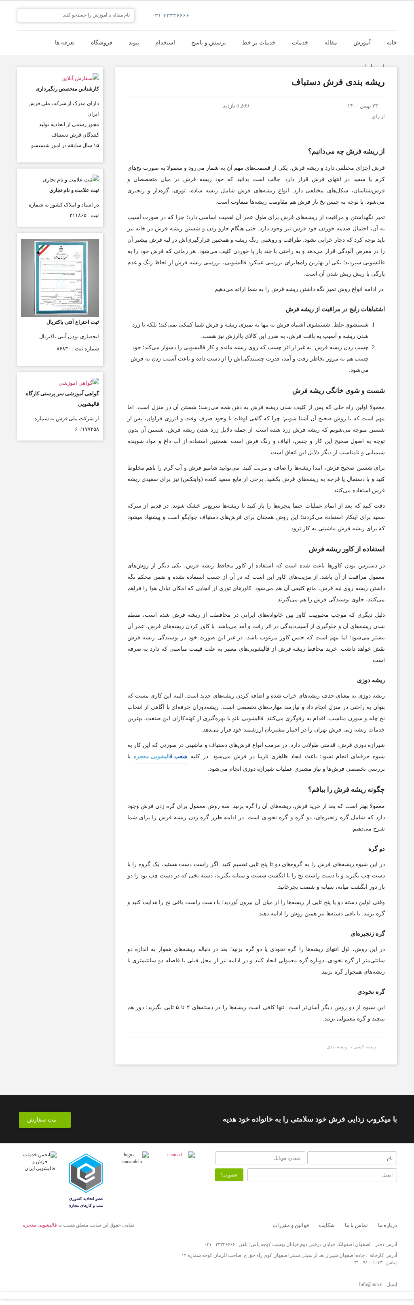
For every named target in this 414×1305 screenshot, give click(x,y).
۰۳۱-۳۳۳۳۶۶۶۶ (170, 16)
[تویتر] (25, 1251)
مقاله (331, 43)
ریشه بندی (337, 1047)
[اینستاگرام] (69, 1251)
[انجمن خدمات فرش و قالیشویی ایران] (40, 1161)
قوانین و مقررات (290, 1225)
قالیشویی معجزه (40, 1225)
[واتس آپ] (114, 1251)
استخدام (165, 43)
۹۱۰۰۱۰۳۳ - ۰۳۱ (367, 1262)
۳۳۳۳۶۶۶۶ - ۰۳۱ (219, 1244)
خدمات (300, 43)
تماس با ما (376, 67)
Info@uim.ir (371, 1284)
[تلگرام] (92, 1251)
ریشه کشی (364, 1047)
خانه (392, 43)
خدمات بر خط (259, 43)
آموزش (362, 43)
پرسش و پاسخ (208, 43)
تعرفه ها (65, 43)
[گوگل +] (47, 1251)
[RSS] (136, 1251)
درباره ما (387, 1225)
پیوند (134, 43)
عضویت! (229, 1175)
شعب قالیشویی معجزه (160, 756)
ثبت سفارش (42, 1120)
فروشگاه (101, 43)
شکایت (327, 1225)
